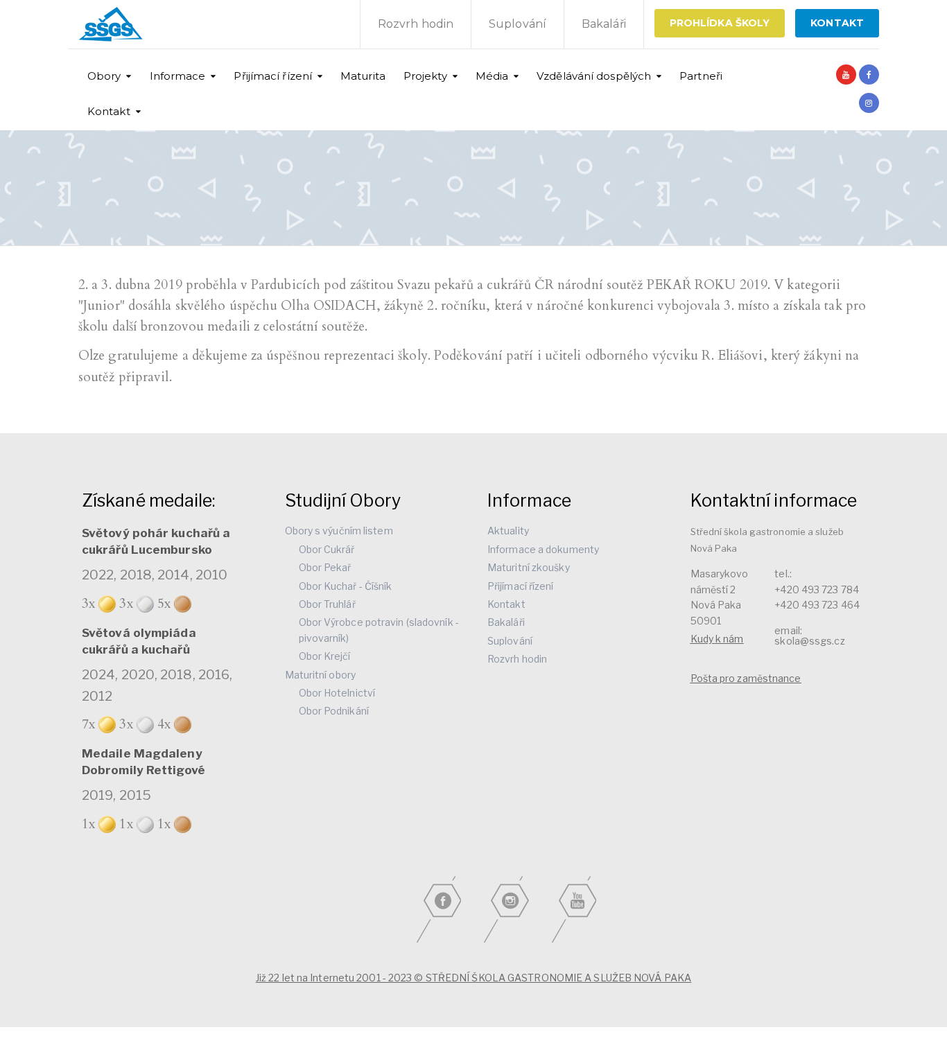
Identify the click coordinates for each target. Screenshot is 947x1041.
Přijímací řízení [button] (273, 75)
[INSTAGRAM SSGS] (869, 103)
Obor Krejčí (325, 656)
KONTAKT (837, 23)
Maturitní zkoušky (528, 567)
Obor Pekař (325, 567)
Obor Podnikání (334, 711)
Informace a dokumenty (543, 549)
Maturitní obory (320, 675)
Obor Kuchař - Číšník (345, 586)
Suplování (517, 23)
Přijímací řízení (520, 586)
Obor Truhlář (327, 604)
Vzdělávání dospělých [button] (594, 75)
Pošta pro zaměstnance (745, 678)
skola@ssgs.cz (809, 641)
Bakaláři (604, 23)
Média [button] (492, 75)
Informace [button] (178, 75)
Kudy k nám (717, 639)
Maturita (362, 75)
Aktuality (508, 530)
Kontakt (506, 604)
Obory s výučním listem (339, 530)
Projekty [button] (425, 75)
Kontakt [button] (108, 111)
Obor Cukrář (327, 549)
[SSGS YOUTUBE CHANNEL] (846, 74)
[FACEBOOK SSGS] (869, 74)
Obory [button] (104, 75)
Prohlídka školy (720, 23)
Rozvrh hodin (415, 23)
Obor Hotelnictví (337, 693)
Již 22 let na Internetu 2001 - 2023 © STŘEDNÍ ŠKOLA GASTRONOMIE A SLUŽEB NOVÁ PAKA (473, 977)
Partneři (700, 75)
